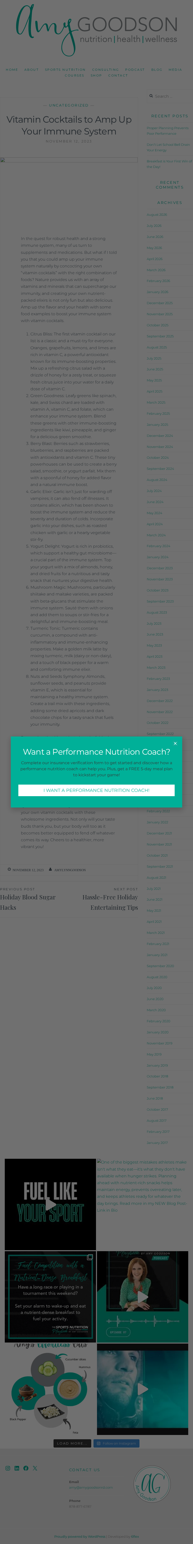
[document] (96, 772)
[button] (175, 743)
